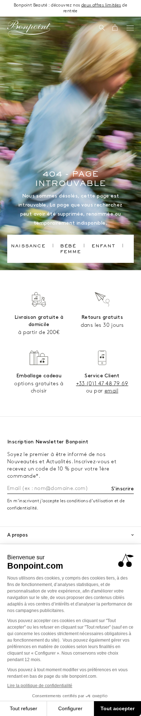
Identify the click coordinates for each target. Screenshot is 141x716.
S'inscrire (122, 488)
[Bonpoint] (29, 29)
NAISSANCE (28, 246)
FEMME (70, 252)
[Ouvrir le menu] (130, 28)
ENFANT (103, 246)
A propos (17, 535)
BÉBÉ (68, 246)
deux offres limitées (101, 5)
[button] (102, 28)
